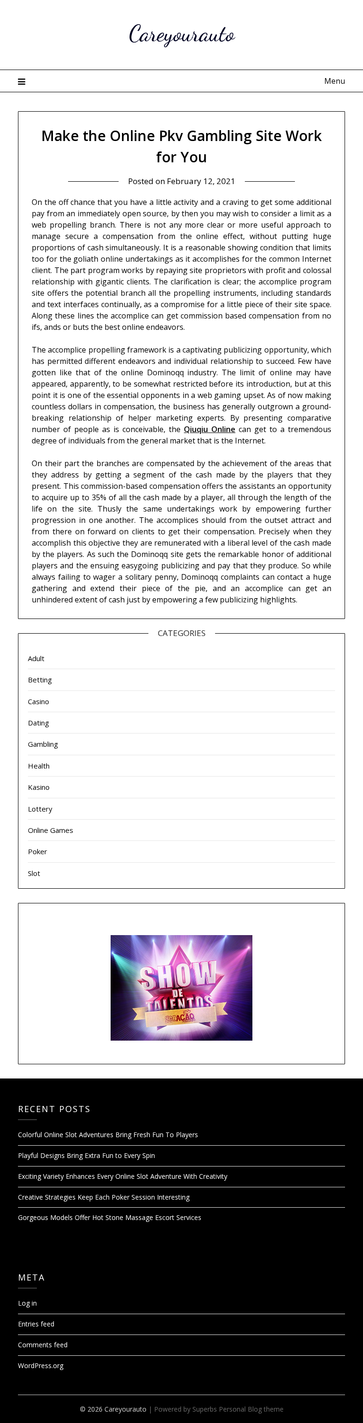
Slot (34, 873)
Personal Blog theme (251, 1409)
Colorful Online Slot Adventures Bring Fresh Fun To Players (108, 1134)
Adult (36, 658)
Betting (40, 679)
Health (39, 765)
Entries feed (36, 1323)
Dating (38, 722)
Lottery (40, 808)
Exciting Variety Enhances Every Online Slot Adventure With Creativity (122, 1176)
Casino (38, 701)
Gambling (43, 744)
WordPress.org (40, 1365)
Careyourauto (181, 33)
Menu (334, 81)
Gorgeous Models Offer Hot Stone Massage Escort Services (109, 1217)
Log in (27, 1303)
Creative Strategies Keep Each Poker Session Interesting (104, 1197)
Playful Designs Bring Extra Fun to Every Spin (86, 1155)
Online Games (50, 830)
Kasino (39, 787)
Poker (37, 851)
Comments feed (43, 1344)
